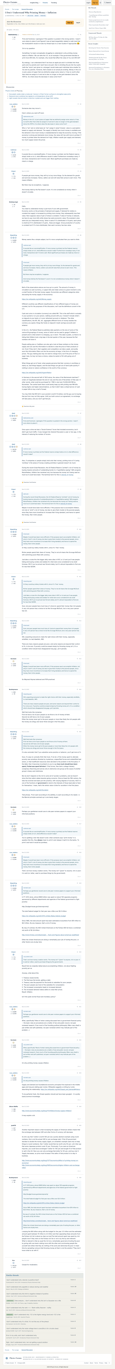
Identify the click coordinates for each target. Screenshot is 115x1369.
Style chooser (10, 1363)
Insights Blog (34, 2)
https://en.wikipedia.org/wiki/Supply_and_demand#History (60, 1089)
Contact (86, 1363)
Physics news (9, 91)
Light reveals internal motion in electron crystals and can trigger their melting (33, 98)
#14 (80, 689)
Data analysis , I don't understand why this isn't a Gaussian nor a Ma (38, 1301)
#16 (80, 807)
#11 (80, 576)
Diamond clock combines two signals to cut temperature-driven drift (31, 96)
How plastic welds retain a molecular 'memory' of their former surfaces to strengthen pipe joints (40, 94)
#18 (80, 852)
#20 (80, 952)
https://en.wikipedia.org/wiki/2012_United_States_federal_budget (44, 916)
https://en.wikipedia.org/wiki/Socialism (35, 790)
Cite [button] (79, 80)
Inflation (30, 15)
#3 (80, 149)
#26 (80, 1177)
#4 (80, 171)
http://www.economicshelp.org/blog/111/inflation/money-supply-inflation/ (47, 1111)
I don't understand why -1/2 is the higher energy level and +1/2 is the (37, 1314)
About (91, 1363)
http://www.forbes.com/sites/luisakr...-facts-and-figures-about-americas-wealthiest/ (50, 935)
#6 (80, 235)
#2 (80, 104)
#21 (80, 1006)
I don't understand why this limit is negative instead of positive (27, 1294)
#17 (80, 823)
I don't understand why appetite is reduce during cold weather (27, 1287)
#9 (80, 489)
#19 (80, 883)
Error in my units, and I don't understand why (21, 1335)
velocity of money (67, 475)
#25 (80, 1125)
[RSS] (109, 1363)
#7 (80, 413)
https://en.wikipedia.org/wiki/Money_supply (36, 299)
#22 (80, 1040)
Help (106, 1363)
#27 (80, 1260)
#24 (80, 1106)
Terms (96, 1363)
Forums (45, 2)
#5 (80, 202)
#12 (80, 620)
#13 (80, 658)
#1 (80, 34)
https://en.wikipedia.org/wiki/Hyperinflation (36, 372)
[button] (39, 2)
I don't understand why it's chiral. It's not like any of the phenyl (27, 1321)
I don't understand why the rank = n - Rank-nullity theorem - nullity (28, 1308)
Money (37, 15)
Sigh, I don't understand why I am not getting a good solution (27, 1342)
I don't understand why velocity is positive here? (22, 1280)
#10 (80, 529)
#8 (80, 444)
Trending (54, 2)
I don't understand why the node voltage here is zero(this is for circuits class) (32, 1328)
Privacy (101, 1363)
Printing (43, 15)
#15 (80, 731)
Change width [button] (21, 1363)
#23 (80, 1073)
